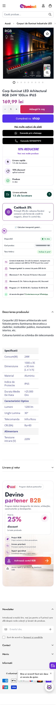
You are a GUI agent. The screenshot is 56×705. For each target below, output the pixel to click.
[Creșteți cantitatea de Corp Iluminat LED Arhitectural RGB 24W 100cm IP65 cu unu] (16, 109)
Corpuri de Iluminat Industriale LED (34, 23)
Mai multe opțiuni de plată (28, 126)
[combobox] (28, 14)
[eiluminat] (28, 5)
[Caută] (50, 14)
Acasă (8, 23)
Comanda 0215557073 (30, 140)
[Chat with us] (49, 686)
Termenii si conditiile (33, 637)
